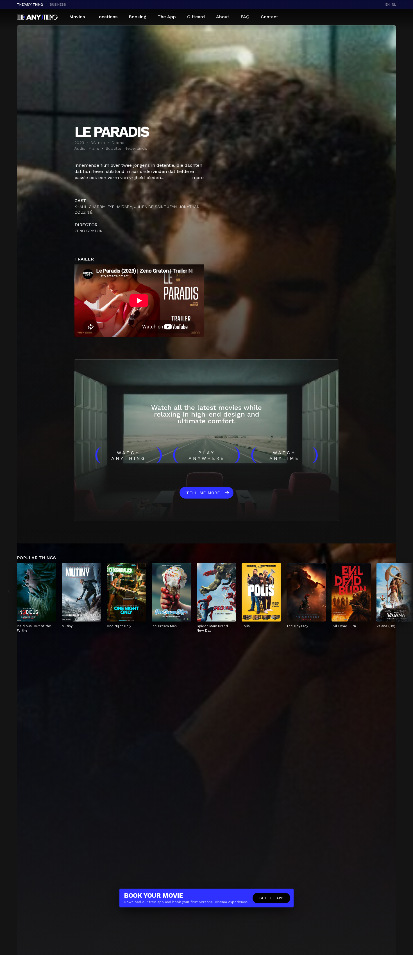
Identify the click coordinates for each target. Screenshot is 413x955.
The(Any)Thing (30, 4)
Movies (77, 16)
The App (167, 16)
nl (394, 4)
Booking (137, 16)
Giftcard (196, 16)
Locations (106, 16)
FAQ (244, 16)
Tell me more (203, 492)
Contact (269, 16)
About (222, 16)
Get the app (271, 898)
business (58, 4)
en (387, 4)
